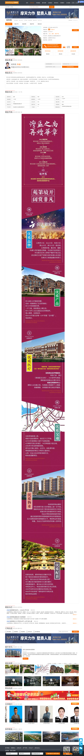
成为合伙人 (37, 748)
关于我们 (7, 748)
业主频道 (68, 2)
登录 (73, 2)
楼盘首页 (9, 23)
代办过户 (31, 748)
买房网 (13, 750)
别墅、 (53, 33)
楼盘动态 (40, 23)
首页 (27, 2)
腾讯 (11, 750)
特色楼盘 (38, 2)
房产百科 (25, 748)
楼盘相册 (24, 23)
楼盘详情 (32, 23)
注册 (77, 2)
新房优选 (32, 2)
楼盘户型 (16, 23)
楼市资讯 (56, 2)
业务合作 (19, 748)
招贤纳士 (13, 748)
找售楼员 (50, 2)
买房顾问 (62, 2)
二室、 (49, 33)
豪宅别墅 (44, 2)
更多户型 (57, 33)
